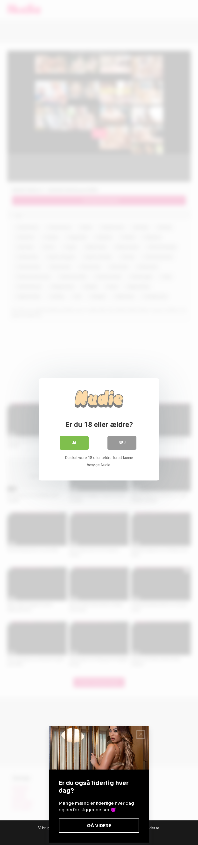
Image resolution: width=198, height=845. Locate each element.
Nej (122, 442)
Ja (74, 442)
